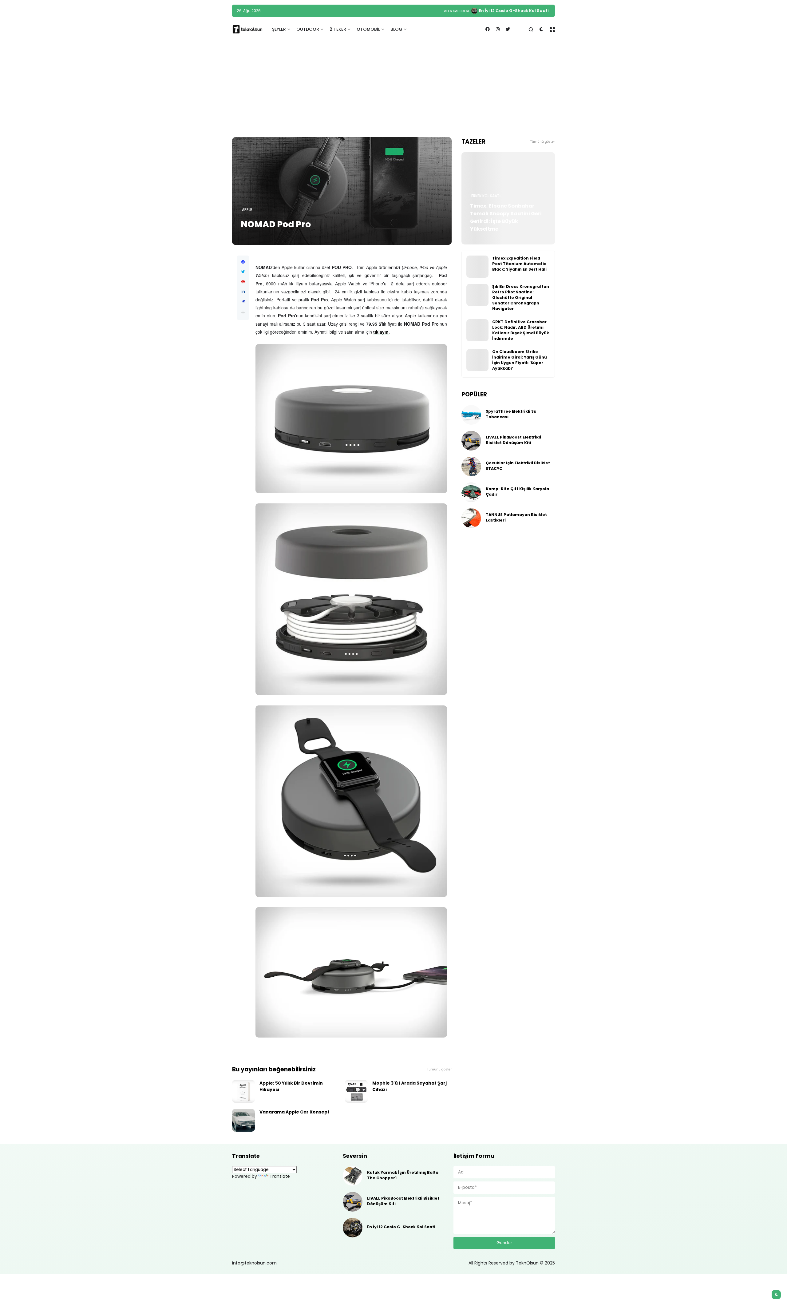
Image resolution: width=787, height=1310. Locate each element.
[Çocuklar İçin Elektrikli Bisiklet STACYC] (471, 466)
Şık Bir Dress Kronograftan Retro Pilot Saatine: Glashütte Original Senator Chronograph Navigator (520, 297)
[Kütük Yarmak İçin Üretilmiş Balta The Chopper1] (352, 1176)
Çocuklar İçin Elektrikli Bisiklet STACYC (518, 465)
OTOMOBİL (368, 29)
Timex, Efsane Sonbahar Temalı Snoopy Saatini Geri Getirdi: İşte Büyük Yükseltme (506, 217)
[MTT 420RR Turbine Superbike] (480, 11)
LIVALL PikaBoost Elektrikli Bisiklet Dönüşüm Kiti (513, 440)
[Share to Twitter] (243, 272)
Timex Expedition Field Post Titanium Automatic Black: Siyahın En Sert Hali (519, 264)
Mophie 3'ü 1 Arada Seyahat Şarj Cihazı (409, 1086)
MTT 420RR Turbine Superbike (517, 11)
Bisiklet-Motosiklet (456, 10)
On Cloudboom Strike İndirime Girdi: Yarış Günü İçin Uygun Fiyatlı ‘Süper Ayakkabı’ (519, 360)
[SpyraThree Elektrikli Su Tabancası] (471, 415)
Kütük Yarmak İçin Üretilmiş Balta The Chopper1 (402, 1175)
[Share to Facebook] (243, 262)
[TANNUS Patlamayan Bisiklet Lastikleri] (471, 518)
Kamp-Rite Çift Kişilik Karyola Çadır (517, 491)
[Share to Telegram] (243, 301)
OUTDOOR (307, 29)
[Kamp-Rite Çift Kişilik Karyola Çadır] (471, 492)
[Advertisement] (393, 89)
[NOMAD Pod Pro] (342, 191)
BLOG (396, 29)
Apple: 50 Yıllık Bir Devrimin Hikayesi (291, 1086)
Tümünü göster (439, 1069)
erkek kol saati (485, 195)
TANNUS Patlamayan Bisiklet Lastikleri (516, 517)
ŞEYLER (279, 29)
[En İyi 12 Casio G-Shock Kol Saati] (352, 1227)
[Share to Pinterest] (243, 282)
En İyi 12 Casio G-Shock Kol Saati (401, 1226)
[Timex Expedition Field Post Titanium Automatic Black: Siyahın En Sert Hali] (477, 267)
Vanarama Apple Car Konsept (294, 1112)
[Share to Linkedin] (243, 291)
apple (247, 209)
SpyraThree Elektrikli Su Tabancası (511, 414)
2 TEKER (338, 29)
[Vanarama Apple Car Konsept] (243, 1120)
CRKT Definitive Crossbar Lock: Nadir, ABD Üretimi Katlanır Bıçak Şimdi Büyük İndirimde (520, 330)
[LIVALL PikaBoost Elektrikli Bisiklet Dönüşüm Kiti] (471, 441)
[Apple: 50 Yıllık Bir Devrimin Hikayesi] (243, 1091)
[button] (243, 312)
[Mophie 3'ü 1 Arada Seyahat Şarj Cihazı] (356, 1091)
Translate (280, 1176)
